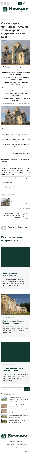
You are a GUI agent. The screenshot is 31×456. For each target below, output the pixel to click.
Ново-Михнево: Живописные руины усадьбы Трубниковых (19, 421)
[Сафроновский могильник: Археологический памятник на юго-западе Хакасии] (5, 399)
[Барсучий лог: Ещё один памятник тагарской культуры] (5, 416)
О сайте (16, 447)
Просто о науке (22, 444)
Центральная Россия (7, 19)
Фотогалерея (10, 444)
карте (12, 174)
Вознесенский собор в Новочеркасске (13, 178)
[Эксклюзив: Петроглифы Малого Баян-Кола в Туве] (5, 406)
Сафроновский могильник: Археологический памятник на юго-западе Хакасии (19, 399)
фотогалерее (20, 170)
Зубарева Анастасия (18, 227)
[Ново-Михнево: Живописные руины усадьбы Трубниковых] (5, 421)
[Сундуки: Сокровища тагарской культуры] (5, 411)
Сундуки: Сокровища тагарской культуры (18, 411)
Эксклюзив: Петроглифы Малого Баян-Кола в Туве (18, 405)
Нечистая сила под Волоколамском (10, 274)
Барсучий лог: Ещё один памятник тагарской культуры (18, 416)
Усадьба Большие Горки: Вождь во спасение (12, 369)
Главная (12, 441)
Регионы (20, 441)
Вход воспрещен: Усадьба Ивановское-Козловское (13, 322)
